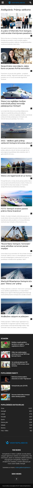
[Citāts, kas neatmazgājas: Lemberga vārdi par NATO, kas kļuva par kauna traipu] (5, 354)
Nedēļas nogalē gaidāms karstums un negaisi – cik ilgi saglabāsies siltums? (20, 344)
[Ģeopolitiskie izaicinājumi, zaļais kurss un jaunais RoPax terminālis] (16, 56)
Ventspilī (3, 411)
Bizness (3, 27)
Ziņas (2, 408)
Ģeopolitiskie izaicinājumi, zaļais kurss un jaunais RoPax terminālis (15, 67)
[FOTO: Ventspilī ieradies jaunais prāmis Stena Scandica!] (16, 198)
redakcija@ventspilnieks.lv (22, 467)
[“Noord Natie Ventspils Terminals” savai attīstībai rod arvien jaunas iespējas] (16, 233)
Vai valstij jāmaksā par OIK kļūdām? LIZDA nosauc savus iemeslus (20, 364)
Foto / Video (4, 430)
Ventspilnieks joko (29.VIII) (19, 385)
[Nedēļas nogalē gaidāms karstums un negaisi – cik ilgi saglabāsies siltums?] (5, 344)
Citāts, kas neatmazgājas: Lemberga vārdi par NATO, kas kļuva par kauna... (21, 354)
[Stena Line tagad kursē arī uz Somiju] (16, 166)
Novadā (3, 417)
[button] (30, 2)
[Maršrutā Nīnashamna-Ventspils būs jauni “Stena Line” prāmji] (16, 271)
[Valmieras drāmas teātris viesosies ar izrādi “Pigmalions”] (5, 379)
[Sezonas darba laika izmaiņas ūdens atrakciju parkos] (5, 397)
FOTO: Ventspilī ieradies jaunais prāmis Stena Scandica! (14, 210)
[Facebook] (16, 479)
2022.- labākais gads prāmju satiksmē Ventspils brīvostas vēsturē (16, 142)
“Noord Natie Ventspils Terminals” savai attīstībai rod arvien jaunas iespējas (15, 246)
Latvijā (2, 313)
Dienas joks (4, 422)
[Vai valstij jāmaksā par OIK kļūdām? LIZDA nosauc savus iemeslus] (5, 364)
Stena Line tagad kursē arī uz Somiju (16, 176)
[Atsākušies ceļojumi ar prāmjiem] (16, 306)
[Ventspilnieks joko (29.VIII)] (5, 388)
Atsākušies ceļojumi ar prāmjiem (15, 316)
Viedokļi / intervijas (5, 63)
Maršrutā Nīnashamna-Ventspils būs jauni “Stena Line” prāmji (16, 282)
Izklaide (3, 425)
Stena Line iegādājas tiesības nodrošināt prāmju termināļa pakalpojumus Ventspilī (13, 103)
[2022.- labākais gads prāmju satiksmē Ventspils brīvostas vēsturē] (16, 130)
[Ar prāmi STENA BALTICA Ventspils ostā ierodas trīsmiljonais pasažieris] (16, 21)
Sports (3, 419)
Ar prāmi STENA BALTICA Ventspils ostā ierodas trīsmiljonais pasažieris (16, 32)
